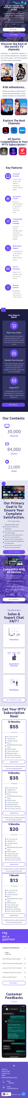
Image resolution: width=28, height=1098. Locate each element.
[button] (14, 948)
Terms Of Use (6, 1073)
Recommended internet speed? (11, 959)
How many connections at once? (12, 972)
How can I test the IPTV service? (12, 968)
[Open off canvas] (25, 2)
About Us (4, 1069)
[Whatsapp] (24, 1094)
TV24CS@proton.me (12, 1088)
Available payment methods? (10, 948)
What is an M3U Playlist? (9, 977)
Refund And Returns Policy (9, 1077)
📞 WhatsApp (10, 1083)
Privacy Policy (6, 1071)
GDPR (3, 1075)
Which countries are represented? (12, 963)
